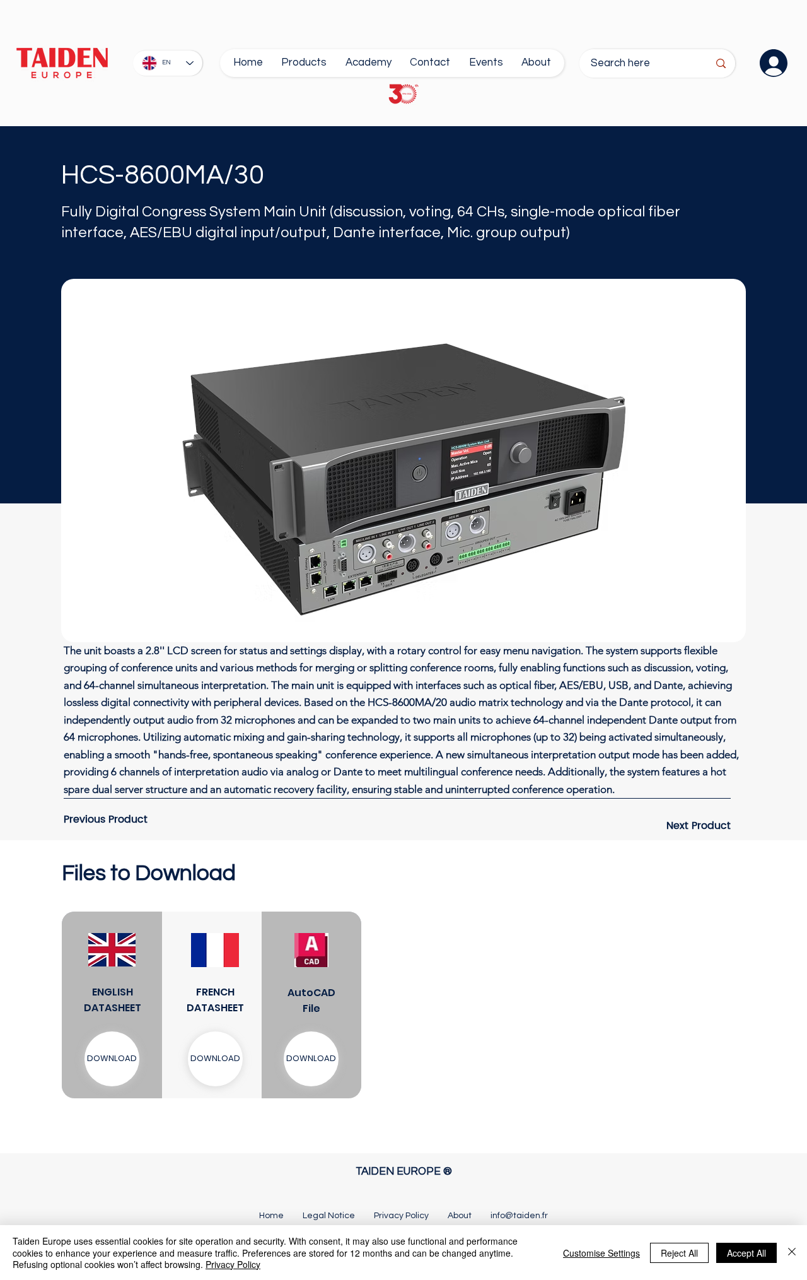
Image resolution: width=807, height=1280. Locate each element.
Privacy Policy (233, 1264)
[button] (215, 1058)
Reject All (679, 1253)
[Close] (791, 1252)
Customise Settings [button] (601, 1253)
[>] (769, 63)
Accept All (746, 1253)
